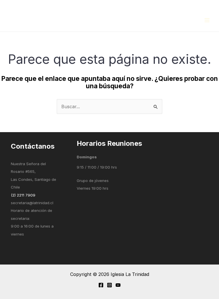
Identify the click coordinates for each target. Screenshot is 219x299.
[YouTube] (118, 285)
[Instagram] (109, 285)
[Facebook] (101, 285)
